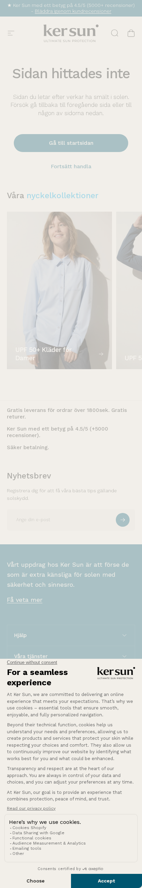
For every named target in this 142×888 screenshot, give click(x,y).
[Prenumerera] (123, 520)
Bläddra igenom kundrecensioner (73, 11)
